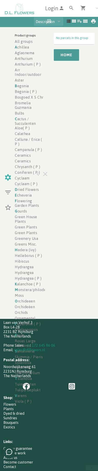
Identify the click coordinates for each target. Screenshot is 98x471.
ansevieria (25, 351)
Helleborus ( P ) (28, 255)
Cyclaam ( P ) (26, 184)
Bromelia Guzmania (23, 105)
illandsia (23, 378)
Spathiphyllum (27, 373)
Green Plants (26, 227)
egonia (22, 86)
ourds (21, 211)
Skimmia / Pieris (29, 357)
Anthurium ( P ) (28, 64)
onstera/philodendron (35, 289)
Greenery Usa (26, 238)
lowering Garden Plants (27, 203)
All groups (24, 41)
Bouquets (10, 422)
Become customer (18, 462)
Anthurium (24, 58)
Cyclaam (22, 178)
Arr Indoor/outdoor (28, 72)
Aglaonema (24, 53)
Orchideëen (25, 307)
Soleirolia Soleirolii (23, 364)
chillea (22, 47)
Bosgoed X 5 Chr (29, 97)
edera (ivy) (25, 250)
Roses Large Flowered (25, 343)
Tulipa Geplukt (28, 390)
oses (20, 335)
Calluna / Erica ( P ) (28, 141)
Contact (9, 466)
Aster (19, 80)
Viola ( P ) (23, 401)
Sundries (10, 418)
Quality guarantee (17, 448)
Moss (19, 295)
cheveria (23, 195)
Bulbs (19, 113)
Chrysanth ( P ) (27, 166)
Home (66, 55)
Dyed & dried (13, 413)
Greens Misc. (26, 244)
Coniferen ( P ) (27, 172)
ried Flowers (27, 189)
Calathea (22, 133)
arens (21, 395)
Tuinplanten (25, 384)
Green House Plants (26, 219)
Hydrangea (24, 267)
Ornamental (25, 318)
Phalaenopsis (26, 329)
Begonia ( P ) (26, 91)
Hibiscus (22, 261)
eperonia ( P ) (28, 324)
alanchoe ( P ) (28, 284)
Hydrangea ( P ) (28, 278)
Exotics (9, 427)
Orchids (21, 312)
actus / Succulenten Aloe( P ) (25, 123)
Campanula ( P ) (28, 149)
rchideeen (25, 301)
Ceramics (23, 155)
